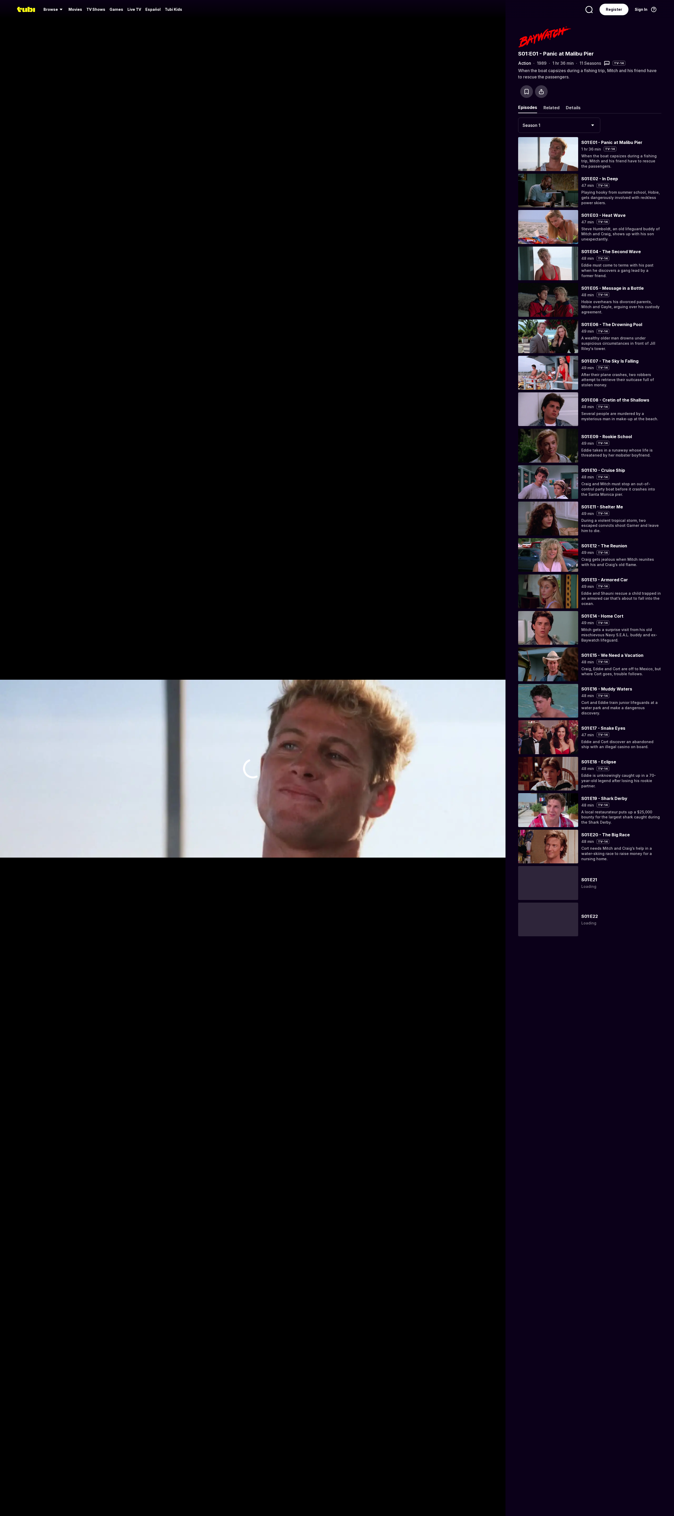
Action (524, 63)
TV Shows (95, 9)
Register (614, 9)
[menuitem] (54, 9)
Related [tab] (551, 107)
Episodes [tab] (527, 107)
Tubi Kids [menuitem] (173, 9)
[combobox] (559, 125)
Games (116, 9)
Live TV (134, 9)
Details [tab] (573, 107)
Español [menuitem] (153, 9)
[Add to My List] (526, 91)
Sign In (641, 9)
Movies (75, 9)
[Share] (541, 91)
